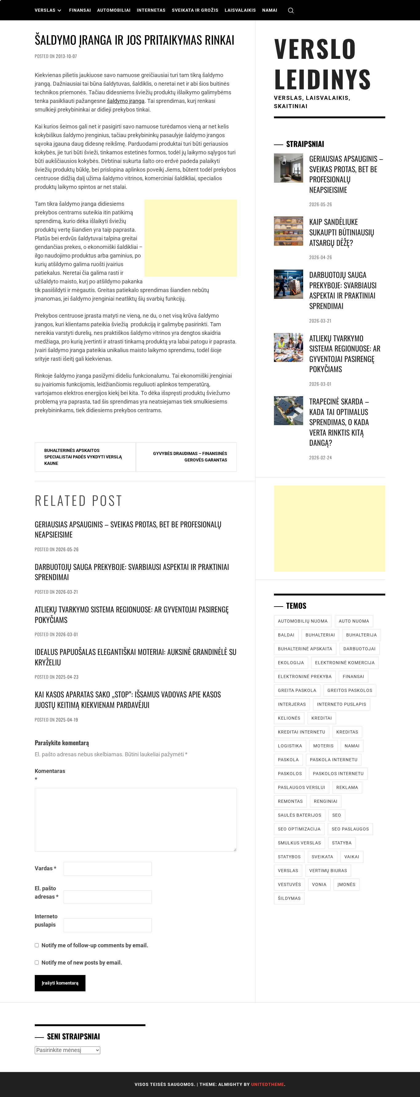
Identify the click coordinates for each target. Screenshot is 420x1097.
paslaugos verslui (301, 787)
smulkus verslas (299, 842)
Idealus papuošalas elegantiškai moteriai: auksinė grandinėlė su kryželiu (135, 657)
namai (352, 745)
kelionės (289, 718)
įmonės (346, 884)
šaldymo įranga (126, 101)
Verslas (45, 10)
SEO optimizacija (299, 829)
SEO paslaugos (350, 829)
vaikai (351, 856)
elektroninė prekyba (305, 676)
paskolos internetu (338, 773)
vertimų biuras (328, 870)
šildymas (289, 898)
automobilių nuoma (303, 621)
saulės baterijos (299, 815)
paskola (288, 759)
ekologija (291, 662)
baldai (286, 634)
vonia (319, 884)
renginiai (326, 801)
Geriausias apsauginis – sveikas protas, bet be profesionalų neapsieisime (128, 529)
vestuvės (289, 884)
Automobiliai (114, 10)
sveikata (322, 856)
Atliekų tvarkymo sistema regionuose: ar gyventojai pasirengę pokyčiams (132, 614)
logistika (290, 745)
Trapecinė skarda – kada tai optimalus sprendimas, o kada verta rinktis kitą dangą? (339, 422)
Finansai (80, 10)
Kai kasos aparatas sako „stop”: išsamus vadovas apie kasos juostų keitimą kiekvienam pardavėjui (128, 699)
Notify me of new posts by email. (82, 962)
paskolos (290, 773)
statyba (342, 842)
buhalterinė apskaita (305, 648)
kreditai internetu (301, 731)
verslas (288, 870)
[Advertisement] (191, 238)
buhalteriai (320, 634)
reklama (347, 787)
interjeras (292, 704)
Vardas (45, 868)
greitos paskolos (349, 690)
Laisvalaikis (240, 10)
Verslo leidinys (323, 63)
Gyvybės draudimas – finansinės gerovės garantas (190, 456)
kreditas (347, 731)
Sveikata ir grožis (195, 10)
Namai (269, 10)
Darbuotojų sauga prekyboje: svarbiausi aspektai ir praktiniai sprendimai (132, 572)
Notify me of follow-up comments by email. (95, 945)
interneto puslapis (341, 704)
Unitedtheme (267, 1084)
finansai (353, 676)
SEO (336, 815)
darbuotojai (359, 648)
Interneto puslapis (46, 920)
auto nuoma (354, 621)
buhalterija (361, 634)
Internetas (151, 10)
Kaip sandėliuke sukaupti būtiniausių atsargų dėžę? (341, 232)
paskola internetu (334, 759)
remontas (290, 801)
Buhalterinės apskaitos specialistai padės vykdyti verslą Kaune (83, 457)
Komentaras (48, 775)
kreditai (321, 718)
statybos (289, 856)
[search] (290, 10)
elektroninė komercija (345, 662)
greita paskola (297, 690)
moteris (323, 745)
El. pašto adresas (46, 892)
